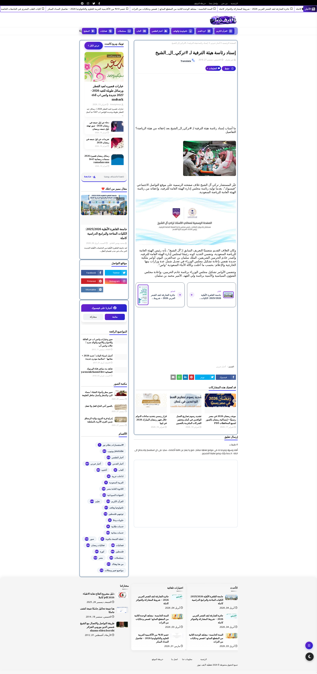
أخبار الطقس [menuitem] (157, 31)
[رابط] (99, 3)
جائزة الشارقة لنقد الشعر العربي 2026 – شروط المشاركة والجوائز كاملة (265, 8)
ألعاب (118, 469)
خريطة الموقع (200, 3)
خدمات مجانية (114, 532)
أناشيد (102, 469)
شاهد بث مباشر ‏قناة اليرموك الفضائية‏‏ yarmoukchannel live (97, 370)
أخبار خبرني (215, 43)
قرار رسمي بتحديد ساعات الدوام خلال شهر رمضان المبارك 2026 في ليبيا (151, 420)
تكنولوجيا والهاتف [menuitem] (180, 31)
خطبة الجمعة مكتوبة (112, 538)
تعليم (95, 501)
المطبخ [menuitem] (87, 31)
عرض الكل (94, 45)
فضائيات (117, 545)
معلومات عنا (187, 659)
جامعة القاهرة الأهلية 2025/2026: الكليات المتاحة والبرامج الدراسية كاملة (106, 233)
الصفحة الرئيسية (229, 43)
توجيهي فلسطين (113, 513)
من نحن (224, 3)
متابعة (115, 317)
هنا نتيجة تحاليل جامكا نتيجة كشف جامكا (97, 610)
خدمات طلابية (115, 526)
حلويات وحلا (116, 520)
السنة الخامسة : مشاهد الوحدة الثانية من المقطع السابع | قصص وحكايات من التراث (182, 8)
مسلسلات (116, 557)
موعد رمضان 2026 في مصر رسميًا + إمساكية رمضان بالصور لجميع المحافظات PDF (221, 420)
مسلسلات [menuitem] (122, 31)
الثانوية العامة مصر (112, 488)
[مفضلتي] (309, 645)
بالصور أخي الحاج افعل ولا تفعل (99, 406)
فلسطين (117, 551)
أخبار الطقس (115, 457)
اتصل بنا (174, 659)
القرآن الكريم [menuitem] (221, 31)
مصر (98, 557)
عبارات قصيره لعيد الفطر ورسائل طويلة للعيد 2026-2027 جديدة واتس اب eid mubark (106, 92)
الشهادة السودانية (113, 495)
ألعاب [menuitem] (139, 31)
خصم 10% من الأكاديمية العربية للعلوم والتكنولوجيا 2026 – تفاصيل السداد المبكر (97, 8)
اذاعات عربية (115, 476)
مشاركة (93, 317)
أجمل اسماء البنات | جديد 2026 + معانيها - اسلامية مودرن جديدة (97, 357)
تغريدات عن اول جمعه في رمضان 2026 (97, 141)
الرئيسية (234, 3)
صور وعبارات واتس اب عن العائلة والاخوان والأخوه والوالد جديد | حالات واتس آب (98, 342)
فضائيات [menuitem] (103, 31)
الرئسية (203, 659)
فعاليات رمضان (96, 545)
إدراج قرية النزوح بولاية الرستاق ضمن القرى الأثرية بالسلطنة (99, 420)
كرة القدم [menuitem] (202, 31)
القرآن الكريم (115, 501)
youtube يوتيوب (112, 451)
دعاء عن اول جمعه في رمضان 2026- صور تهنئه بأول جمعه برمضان (98, 125)
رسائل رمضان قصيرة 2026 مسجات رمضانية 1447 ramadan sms (96, 159)
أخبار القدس (115, 463)
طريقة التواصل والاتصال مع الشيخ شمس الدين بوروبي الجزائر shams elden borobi (97, 627)
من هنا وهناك (115, 564)
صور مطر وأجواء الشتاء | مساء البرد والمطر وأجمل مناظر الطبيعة (97, 394)
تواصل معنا (213, 3)
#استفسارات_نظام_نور (111, 444)
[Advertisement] (186, 100)
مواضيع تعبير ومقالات (111, 570)
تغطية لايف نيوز (204, 664)
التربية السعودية (114, 482)
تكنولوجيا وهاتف (114, 507)
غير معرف (229, 59)
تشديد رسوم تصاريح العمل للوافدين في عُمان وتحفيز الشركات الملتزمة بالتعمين (188, 420)
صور (89, 538)
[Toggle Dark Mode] (309, 657)
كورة (99, 551)
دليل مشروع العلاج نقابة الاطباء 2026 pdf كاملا (98, 595)
